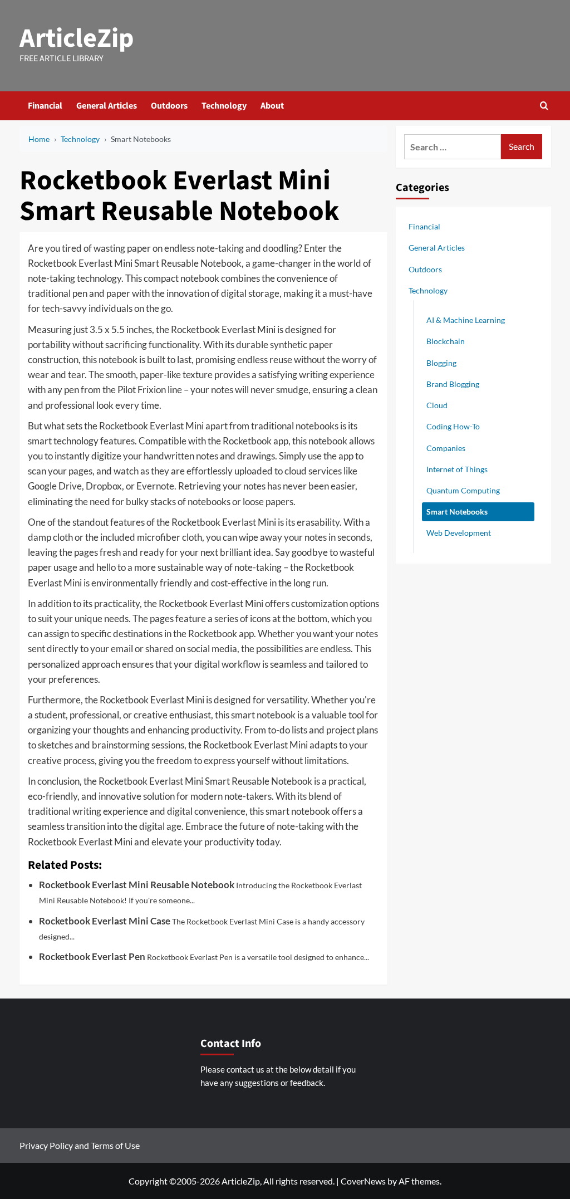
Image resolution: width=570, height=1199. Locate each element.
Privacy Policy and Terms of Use (79, 1145)
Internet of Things (457, 469)
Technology (224, 106)
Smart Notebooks (457, 511)
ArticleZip (76, 38)
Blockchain (445, 341)
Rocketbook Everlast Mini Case (104, 921)
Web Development (458, 532)
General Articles (106, 106)
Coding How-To (453, 426)
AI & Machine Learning (465, 320)
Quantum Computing (463, 490)
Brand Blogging (452, 384)
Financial (45, 106)
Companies (445, 448)
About (272, 106)
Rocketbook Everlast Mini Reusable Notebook (136, 884)
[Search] (544, 105)
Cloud (437, 405)
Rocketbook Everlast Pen (92, 956)
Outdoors (169, 106)
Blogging (441, 363)
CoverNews (363, 1181)
